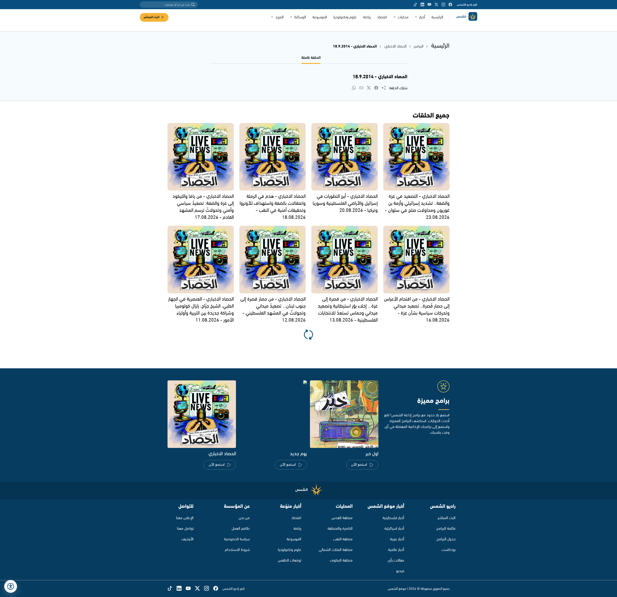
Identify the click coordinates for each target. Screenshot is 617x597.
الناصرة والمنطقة (340, 528)
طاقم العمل (241, 528)
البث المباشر (151, 17)
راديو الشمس (443, 506)
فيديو (400, 571)
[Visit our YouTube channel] (429, 5)
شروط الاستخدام (237, 550)
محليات (403, 17)
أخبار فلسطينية (393, 518)
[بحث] (193, 4)
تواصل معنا (185, 528)
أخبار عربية (397, 539)
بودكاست (449, 550)
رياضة (367, 17)
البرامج (418, 46)
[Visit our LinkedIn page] (422, 5)
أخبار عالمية (396, 550)
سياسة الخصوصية (237, 539)
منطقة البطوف (341, 560)
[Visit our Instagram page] (443, 5)
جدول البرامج (446, 539)
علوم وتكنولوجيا (345, 17)
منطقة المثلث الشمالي (336, 550)
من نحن (244, 518)
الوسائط (300, 17)
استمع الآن (359, 464)
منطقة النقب (343, 539)
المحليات (344, 506)
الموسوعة (319, 17)
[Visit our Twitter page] (436, 5)
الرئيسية (437, 17)
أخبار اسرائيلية (394, 528)
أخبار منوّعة (290, 506)
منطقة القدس (342, 518)
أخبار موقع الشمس (386, 506)
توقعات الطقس (289, 560)
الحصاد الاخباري (395, 46)
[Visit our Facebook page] (450, 5)
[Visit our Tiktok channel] (415, 5)
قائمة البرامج (446, 528)
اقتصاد (382, 17)
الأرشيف (187, 539)
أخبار (422, 17)
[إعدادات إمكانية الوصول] (10, 586)
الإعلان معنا (185, 518)
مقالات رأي (396, 560)
